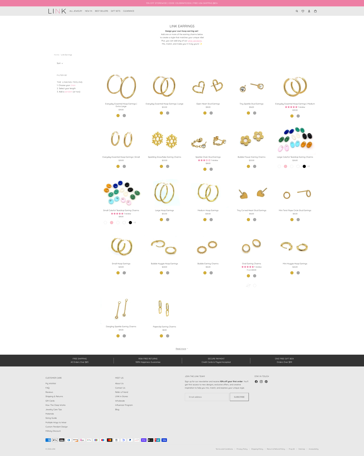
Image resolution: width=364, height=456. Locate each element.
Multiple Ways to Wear (56, 422)
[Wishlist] (303, 11)
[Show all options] (308, 166)
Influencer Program (124, 405)
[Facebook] (256, 381)
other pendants (195, 40)
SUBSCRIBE (239, 397)
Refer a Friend (121, 392)
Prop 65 (292, 449)
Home (56, 55)
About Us (119, 383)
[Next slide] (137, 86)
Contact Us (120, 388)
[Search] (297, 11)
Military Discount (53, 431)
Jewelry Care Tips (54, 409)
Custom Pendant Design (57, 426)
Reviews (49, 392)
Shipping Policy (257, 449)
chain (73, 85)
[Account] (309, 11)
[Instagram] (261, 381)
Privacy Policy (242, 449)
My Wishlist (51, 383)
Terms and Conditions (224, 449)
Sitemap (301, 449)
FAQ (47, 388)
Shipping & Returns (54, 396)
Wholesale (120, 400)
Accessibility (313, 449)
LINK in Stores (121, 396)
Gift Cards (50, 400)
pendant (68, 91)
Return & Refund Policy (276, 449)
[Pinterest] (266, 381)
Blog (117, 409)
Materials (50, 413)
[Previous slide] (105, 86)
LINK (53, 449)
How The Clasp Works (56, 405)
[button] (60, 63)
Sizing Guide (51, 418)
